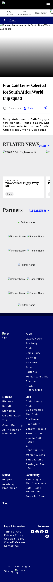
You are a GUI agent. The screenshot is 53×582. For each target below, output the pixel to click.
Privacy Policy (13, 535)
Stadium (31, 381)
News (29, 334)
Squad (6, 475)
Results (7, 406)
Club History (34, 401)
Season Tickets (36, 428)
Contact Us (11, 545)
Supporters (33, 424)
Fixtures (7, 401)
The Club (32, 414)
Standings (9, 411)
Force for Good (36, 496)
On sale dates (11, 415)
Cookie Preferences (14, 542)
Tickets (7, 420)
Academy (32, 343)
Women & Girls (35, 454)
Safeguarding (35, 459)
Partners (31, 372)
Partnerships (34, 433)
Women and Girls (37, 376)
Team (29, 367)
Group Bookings (13, 425)
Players (7, 479)
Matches (31, 357)
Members (32, 362)
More (43, 146)
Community (33, 353)
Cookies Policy (14, 538)
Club (12, 20)
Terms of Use (13, 531)
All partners (38, 211)
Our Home (32, 419)
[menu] (49, 4)
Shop (5, 503)
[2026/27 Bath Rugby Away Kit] (23, 174)
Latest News (34, 338)
